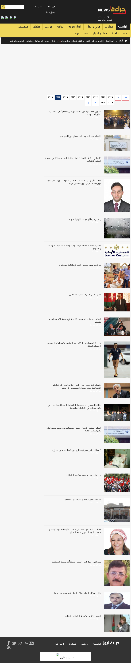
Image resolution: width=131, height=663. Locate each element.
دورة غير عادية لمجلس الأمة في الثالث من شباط (80, 265)
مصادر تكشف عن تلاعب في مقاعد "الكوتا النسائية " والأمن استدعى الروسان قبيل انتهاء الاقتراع (75, 531)
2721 (103, 97)
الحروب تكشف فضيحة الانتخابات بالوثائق (83, 616)
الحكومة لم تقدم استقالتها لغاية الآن (85, 294)
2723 (88, 97)
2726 (65, 97)
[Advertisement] (65, 68)
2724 (80, 97)
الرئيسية (122, 27)
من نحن (51, 6)
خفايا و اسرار (100, 34)
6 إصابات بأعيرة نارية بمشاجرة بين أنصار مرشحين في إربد (76, 450)
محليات (109, 27)
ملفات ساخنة (119, 34)
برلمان (36, 27)
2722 (95, 97)
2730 (103, 102)
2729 (110, 102)
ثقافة (60, 27)
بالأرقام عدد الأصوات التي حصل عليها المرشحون (80, 136)
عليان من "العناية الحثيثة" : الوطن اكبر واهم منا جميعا (77, 593)
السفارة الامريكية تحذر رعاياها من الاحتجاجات (81, 499)
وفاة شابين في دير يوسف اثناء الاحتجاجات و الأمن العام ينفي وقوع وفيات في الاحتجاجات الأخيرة (74, 407)
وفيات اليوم (81, 34)
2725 (73, 97)
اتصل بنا (39, 6)
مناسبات (23, 27)
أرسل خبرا (50, 12)
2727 (58, 97)
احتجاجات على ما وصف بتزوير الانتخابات (83, 475)
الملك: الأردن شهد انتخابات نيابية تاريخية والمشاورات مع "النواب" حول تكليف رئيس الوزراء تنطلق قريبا (72, 182)
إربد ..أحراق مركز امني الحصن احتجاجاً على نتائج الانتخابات (76, 562)
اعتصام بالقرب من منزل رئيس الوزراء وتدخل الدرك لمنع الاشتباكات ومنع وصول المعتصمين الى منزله (77, 386)
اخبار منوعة (75, 27)
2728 (50, 97)
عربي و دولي (93, 27)
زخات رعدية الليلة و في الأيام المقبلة (85, 219)
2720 (110, 97)
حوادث (48, 27)
